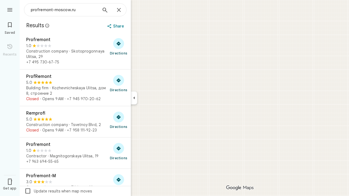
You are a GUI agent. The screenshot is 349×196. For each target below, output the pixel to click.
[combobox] (64, 10)
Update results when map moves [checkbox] (58, 191)
